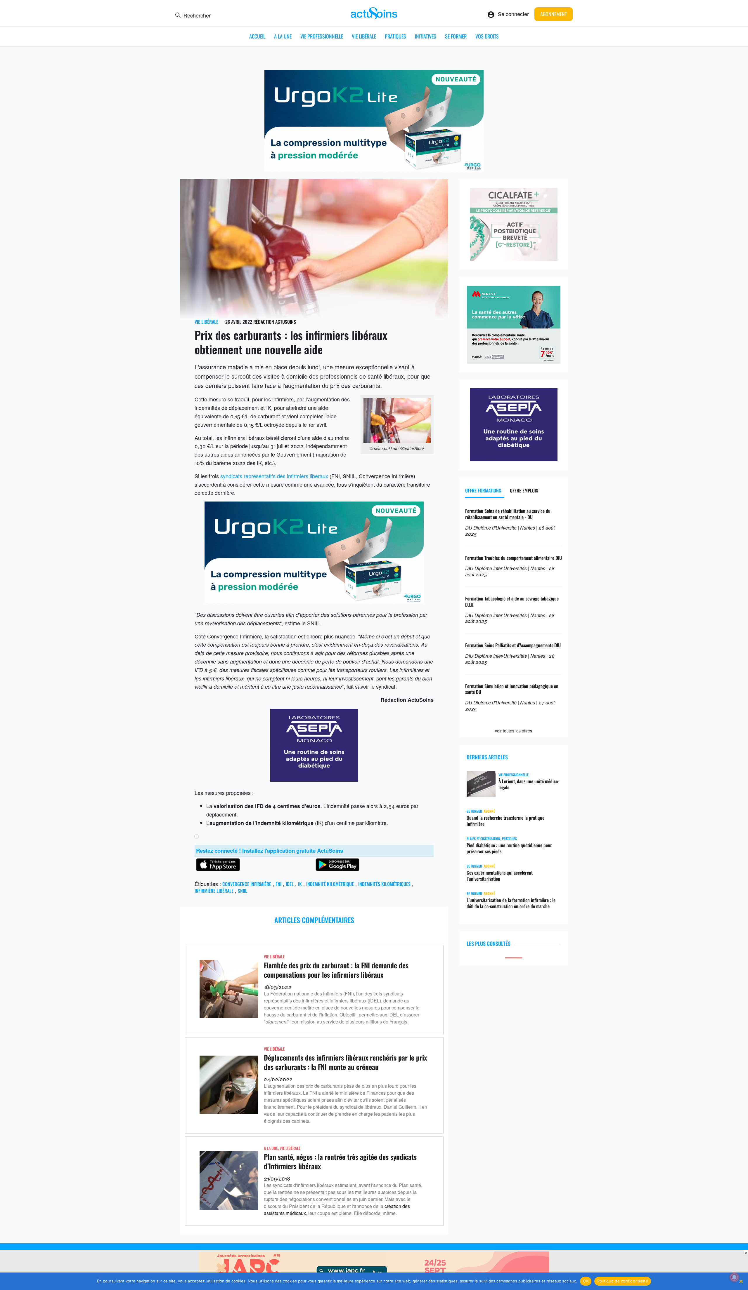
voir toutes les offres (513, 731)
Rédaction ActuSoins (274, 321)
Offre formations (483, 490)
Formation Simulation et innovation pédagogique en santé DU (511, 689)
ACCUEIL (257, 36)
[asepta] (314, 779)
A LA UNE (283, 36)
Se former (456, 36)
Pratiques (395, 36)
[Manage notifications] (734, 1277)
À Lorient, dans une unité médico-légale (528, 784)
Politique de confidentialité (622, 1281)
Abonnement (553, 14)
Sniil (242, 890)
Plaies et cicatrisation (483, 838)
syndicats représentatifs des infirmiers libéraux (274, 476)
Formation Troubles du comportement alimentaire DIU (513, 557)
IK (300, 883)
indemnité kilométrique (330, 883)
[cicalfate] (513, 258)
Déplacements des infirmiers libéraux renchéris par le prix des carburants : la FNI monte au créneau (345, 1062)
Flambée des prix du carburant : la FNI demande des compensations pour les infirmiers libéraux (336, 969)
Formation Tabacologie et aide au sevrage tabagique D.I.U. (512, 601)
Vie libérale (364, 36)
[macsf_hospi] (513, 361)
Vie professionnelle (321, 36)
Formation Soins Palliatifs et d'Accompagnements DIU (513, 645)
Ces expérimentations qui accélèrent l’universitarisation (500, 875)
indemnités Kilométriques (384, 883)
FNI (278, 883)
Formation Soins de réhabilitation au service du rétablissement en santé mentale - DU (507, 513)
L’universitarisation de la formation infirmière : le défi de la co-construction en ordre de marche (511, 903)
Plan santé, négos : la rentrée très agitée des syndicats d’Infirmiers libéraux (340, 1161)
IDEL (290, 883)
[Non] (741, 1281)
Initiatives (425, 36)
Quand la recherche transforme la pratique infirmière (505, 821)
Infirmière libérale (214, 890)
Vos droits (487, 36)
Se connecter (513, 14)
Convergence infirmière (246, 883)
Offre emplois (524, 490)
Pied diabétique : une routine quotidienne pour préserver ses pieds (509, 848)
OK (585, 1281)
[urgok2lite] (374, 170)
